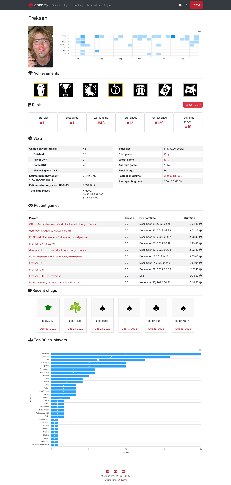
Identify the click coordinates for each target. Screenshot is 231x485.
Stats (89, 5)
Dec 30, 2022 (48, 328)
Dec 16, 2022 (156, 328)
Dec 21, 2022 (75, 328)
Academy (40, 5)
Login (107, 5)
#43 (101, 123)
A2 (166, 154)
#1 (72, 123)
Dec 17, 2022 (129, 328)
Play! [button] (196, 5)
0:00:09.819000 (172, 175)
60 (166, 159)
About (98, 5)
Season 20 (192, 104)
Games (56, 5)
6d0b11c (123, 480)
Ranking (78, 5)
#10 (188, 126)
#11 (43, 123)
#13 (130, 123)
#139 (159, 123)
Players (67, 5)
